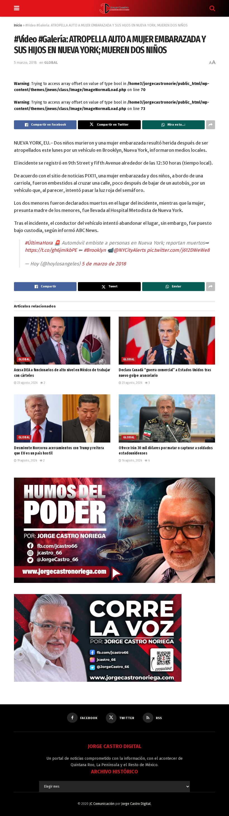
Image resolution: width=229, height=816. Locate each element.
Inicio (18, 25)
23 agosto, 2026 (26, 383)
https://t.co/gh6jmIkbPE (51, 250)
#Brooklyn (95, 250)
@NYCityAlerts (129, 250)
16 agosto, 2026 (131, 460)
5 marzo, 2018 (25, 62)
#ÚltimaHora (39, 243)
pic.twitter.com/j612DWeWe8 (178, 250)
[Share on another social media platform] (210, 124)
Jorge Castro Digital (136, 804)
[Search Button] (212, 8)
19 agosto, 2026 (26, 460)
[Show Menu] (16, 8)
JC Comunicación (102, 804)
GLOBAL (51, 62)
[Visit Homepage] (114, 8)
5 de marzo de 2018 (104, 264)
